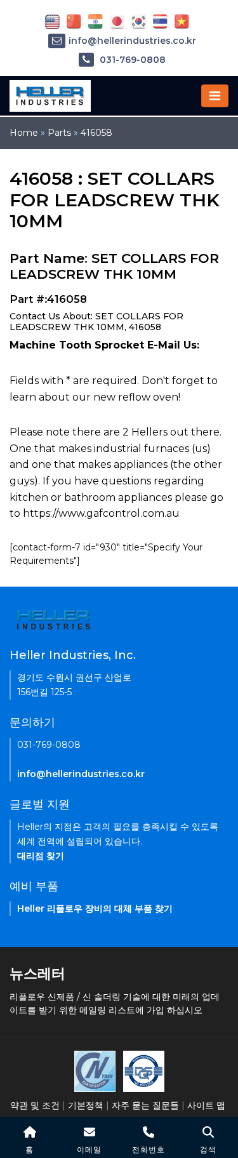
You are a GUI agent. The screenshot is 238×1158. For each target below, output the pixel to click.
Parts (59, 132)
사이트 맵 (206, 1105)
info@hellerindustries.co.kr (132, 40)
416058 (96, 132)
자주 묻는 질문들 (145, 1105)
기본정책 (85, 1105)
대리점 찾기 (40, 856)
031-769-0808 (131, 59)
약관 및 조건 (35, 1105)
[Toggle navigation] (214, 95)
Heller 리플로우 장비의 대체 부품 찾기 (95, 908)
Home (24, 132)
